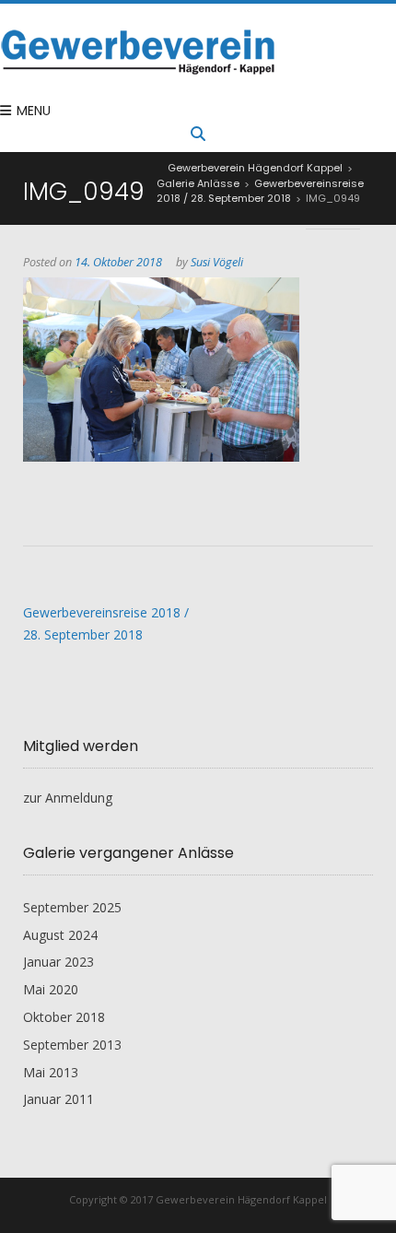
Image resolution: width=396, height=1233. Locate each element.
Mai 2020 (50, 989)
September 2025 (72, 907)
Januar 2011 (58, 1099)
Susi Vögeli (217, 262)
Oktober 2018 (64, 1017)
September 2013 (72, 1044)
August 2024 (60, 935)
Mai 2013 (50, 1072)
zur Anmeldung (67, 797)
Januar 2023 (58, 961)
